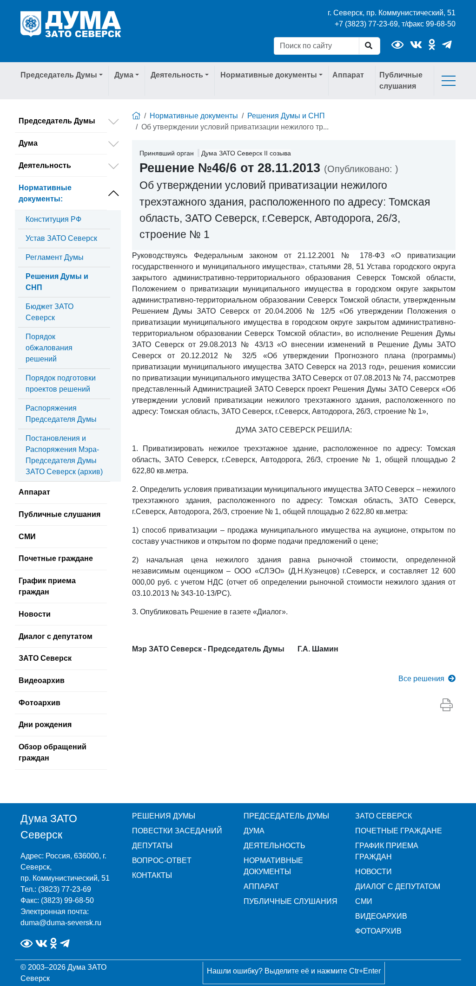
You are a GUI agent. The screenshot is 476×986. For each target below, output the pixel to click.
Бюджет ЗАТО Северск (49, 312)
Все (421, 679)
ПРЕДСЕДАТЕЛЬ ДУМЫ (286, 816)
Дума (28, 143)
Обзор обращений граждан (52, 752)
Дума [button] (123, 75)
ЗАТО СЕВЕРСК (383, 816)
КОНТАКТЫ (152, 875)
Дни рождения (45, 724)
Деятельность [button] (177, 75)
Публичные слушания (401, 80)
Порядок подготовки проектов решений (61, 383)
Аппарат (348, 75)
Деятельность (45, 165)
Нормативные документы (45, 193)
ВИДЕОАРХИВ (381, 916)
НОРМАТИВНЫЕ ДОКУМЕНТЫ (273, 866)
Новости (35, 614)
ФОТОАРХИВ (378, 931)
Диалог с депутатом (56, 636)
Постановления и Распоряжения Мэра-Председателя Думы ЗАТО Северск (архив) (64, 455)
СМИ (27, 537)
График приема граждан (47, 586)
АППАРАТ (261, 886)
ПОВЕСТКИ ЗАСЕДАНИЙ (177, 831)
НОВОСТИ (373, 872)
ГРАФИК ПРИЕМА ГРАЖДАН (386, 851)
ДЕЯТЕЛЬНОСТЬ (274, 846)
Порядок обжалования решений (49, 348)
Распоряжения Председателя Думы (61, 413)
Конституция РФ (53, 219)
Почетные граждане (56, 558)
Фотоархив (39, 703)
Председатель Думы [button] (58, 75)
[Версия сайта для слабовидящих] (397, 45)
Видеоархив (42, 680)
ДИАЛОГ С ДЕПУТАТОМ (397, 886)
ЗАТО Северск (45, 658)
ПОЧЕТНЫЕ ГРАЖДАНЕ (398, 831)
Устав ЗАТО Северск (61, 238)
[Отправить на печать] (446, 705)
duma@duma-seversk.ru (60, 923)
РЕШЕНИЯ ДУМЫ (163, 816)
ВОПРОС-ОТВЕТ (162, 860)
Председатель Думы (57, 121)
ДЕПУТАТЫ (152, 846)
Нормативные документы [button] (268, 75)
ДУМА (254, 831)
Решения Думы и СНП (57, 281)
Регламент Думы (55, 257)
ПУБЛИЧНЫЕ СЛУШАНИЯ (290, 901)
